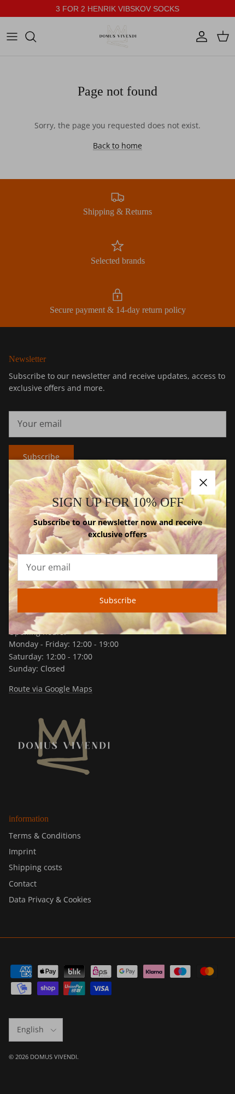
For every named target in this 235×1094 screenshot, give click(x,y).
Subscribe (117, 600)
